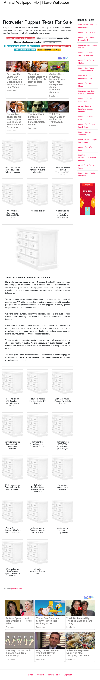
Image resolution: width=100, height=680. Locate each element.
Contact (40, 674)
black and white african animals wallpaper (22, 46)
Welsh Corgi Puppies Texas (86, 166)
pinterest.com (16, 588)
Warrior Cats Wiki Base (85, 148)
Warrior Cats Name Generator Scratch (86, 69)
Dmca (30, 674)
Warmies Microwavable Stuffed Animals (87, 157)
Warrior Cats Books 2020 (86, 118)
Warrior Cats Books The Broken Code (86, 54)
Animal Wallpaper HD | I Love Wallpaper (36, 2)
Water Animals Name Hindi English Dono (86, 92)
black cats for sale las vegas (49, 50)
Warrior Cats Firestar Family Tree (86, 125)
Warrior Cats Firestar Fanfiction (86, 174)
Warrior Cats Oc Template (84, 133)
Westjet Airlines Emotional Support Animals (85, 109)
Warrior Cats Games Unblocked (86, 99)
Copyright (68, 674)
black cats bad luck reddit (25, 50)
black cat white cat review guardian (20, 38)
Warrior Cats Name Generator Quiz (86, 38)
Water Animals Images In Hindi (87, 46)
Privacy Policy (54, 674)
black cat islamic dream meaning (27, 42)
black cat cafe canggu (52, 42)
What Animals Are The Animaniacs (87, 26)
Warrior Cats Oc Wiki (86, 32)
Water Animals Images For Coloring (87, 140)
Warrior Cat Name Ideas (85, 84)
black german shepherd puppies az (55, 46)
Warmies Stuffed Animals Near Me (85, 77)
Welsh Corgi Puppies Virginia (86, 61)
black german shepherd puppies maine (53, 38)
